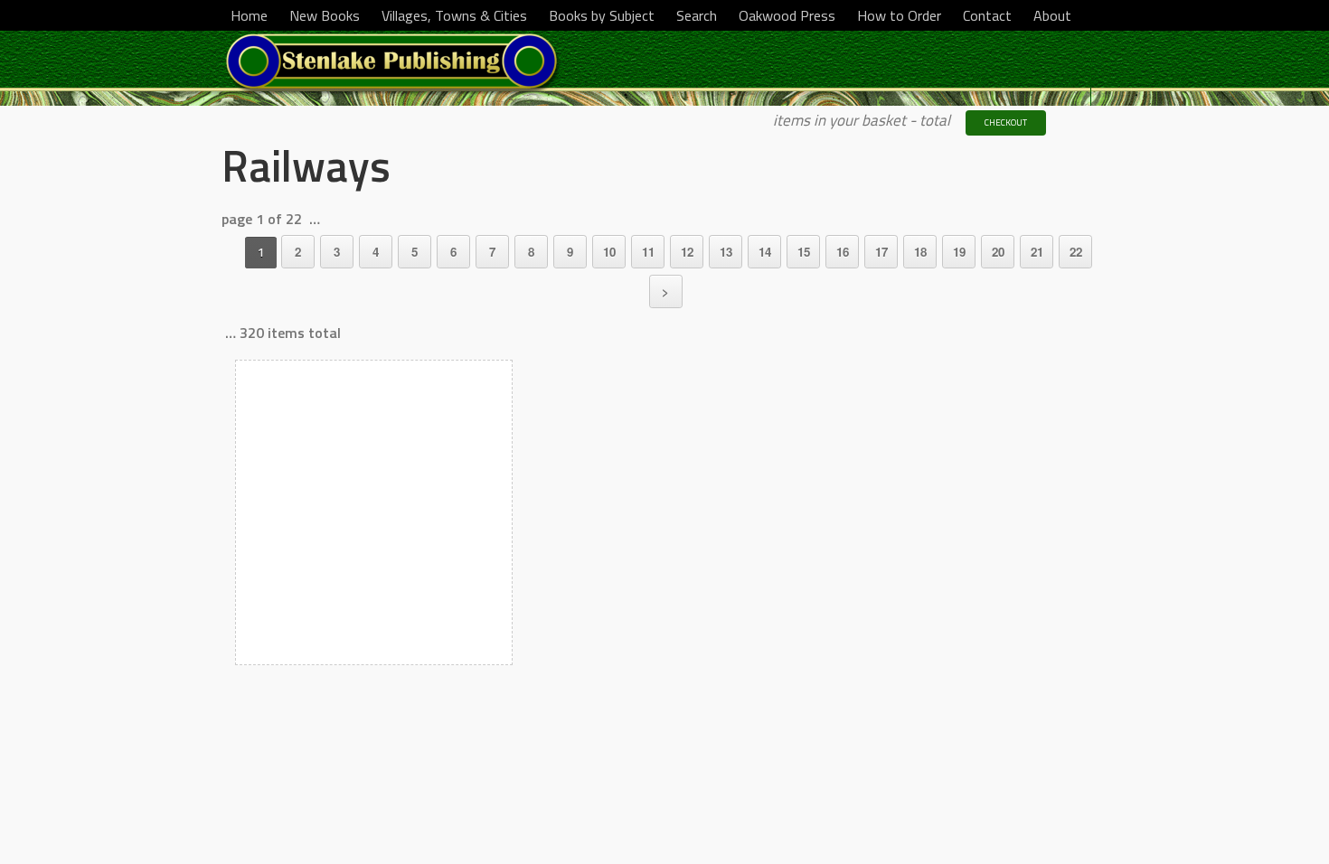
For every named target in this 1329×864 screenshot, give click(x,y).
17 (881, 251)
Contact (987, 15)
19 (959, 251)
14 (765, 251)
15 (803, 251)
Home (249, 15)
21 (1037, 251)
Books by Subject (602, 15)
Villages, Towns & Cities (454, 15)
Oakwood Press (787, 15)
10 (609, 251)
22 (1076, 251)
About (1052, 15)
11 (648, 251)
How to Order (899, 15)
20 (998, 251)
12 (687, 251)
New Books (324, 15)
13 (726, 251)
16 (842, 251)
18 (920, 251)
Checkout (1006, 122)
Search (696, 15)
